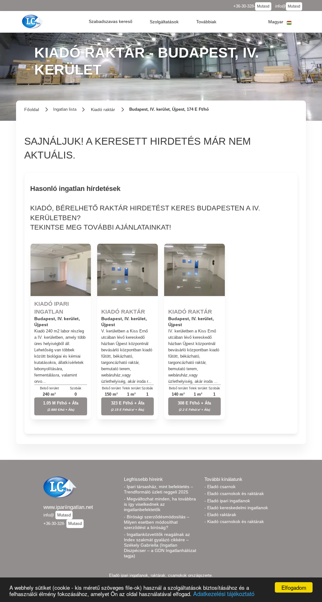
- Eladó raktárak (220, 514)
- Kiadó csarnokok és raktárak (234, 521)
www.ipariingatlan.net (68, 507)
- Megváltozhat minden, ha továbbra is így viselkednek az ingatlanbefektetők (160, 504)
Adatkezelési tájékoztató (223, 593)
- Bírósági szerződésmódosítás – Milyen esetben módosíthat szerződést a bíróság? (156, 522)
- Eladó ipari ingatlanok (227, 500)
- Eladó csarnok (220, 486)
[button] (110, 21)
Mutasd (263, 6)
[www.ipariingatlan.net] (33, 21)
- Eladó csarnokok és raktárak (234, 493)
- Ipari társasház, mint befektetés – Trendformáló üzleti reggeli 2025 (158, 489)
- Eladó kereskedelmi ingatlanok (236, 507)
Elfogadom (293, 587)
